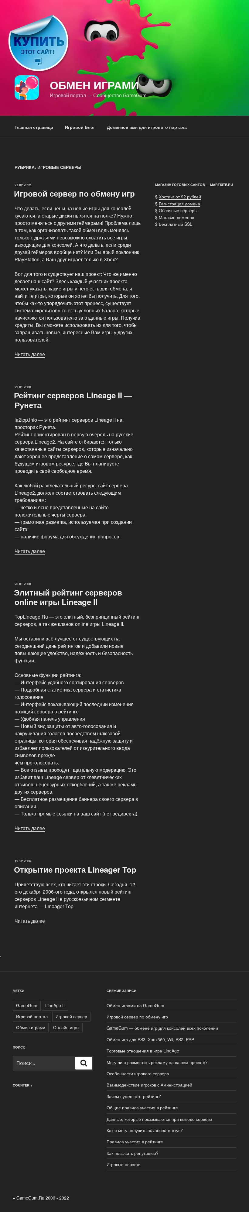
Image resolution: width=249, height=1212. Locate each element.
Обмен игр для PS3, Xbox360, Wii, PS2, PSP (150, 1039)
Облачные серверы (178, 210)
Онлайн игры (66, 1027)
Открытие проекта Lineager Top (75, 869)
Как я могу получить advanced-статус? (145, 1130)
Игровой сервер (71, 1016)
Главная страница (34, 127)
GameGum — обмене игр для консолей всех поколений (162, 1028)
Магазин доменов (176, 217)
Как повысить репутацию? (133, 1153)
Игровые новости (124, 1164)
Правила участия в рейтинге (135, 1141)
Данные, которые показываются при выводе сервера (159, 1119)
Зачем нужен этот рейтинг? (134, 1096)
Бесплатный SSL (175, 224)
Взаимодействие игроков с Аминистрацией (149, 1085)
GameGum (26, 1005)
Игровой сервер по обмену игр (74, 193)
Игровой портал (32, 1016)
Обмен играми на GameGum (135, 1005)
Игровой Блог (80, 127)
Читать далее (30, 354)
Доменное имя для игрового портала (147, 127)
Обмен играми (94, 85)
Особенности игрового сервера (138, 1073)
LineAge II (55, 1005)
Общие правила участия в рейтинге (142, 1107)
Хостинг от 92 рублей (180, 197)
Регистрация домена (179, 204)
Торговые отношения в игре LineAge (143, 1051)
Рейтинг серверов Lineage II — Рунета (73, 400)
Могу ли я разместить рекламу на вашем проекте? (157, 1062)
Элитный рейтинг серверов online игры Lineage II (68, 597)
